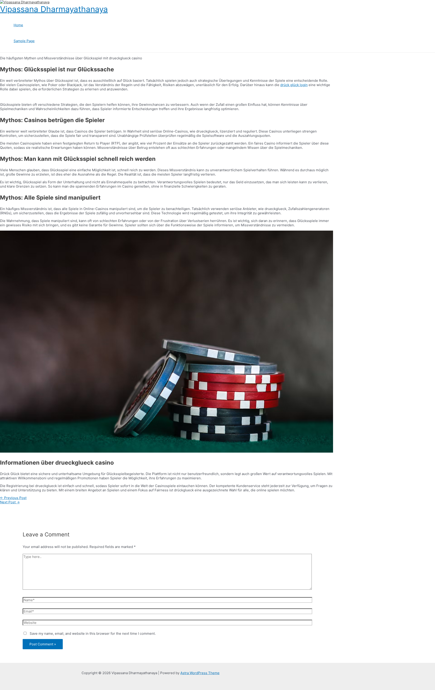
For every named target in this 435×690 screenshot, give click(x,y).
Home (18, 25)
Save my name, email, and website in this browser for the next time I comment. (93, 633)
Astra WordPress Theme (200, 673)
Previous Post (13, 498)
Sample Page (24, 41)
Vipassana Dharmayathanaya (54, 9)
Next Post (10, 502)
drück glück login (294, 85)
